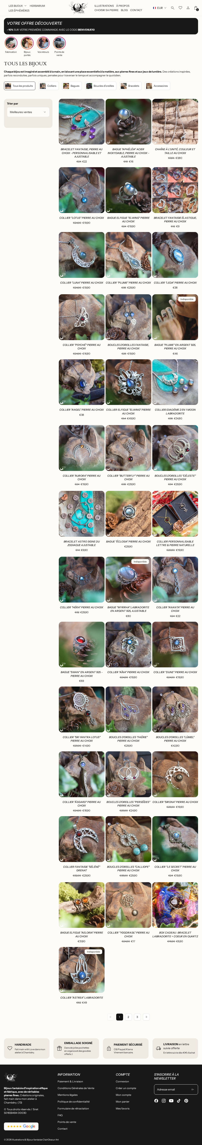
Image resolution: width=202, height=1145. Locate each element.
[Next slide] (99, 122)
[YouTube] (171, 1101)
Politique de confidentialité (74, 1101)
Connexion (122, 1081)
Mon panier (122, 1101)
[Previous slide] (65, 122)
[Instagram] (164, 1101)
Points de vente (67, 1121)
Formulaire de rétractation (73, 1108)
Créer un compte (126, 1088)
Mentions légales (68, 1094)
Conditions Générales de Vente (76, 1088)
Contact (62, 1128)
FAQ (60, 1115)
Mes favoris (122, 1108)
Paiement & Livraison (70, 1081)
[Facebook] (156, 1101)
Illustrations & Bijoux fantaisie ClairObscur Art (35, 1139)
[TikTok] (179, 1101)
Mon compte (123, 1094)
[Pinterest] (186, 1101)
